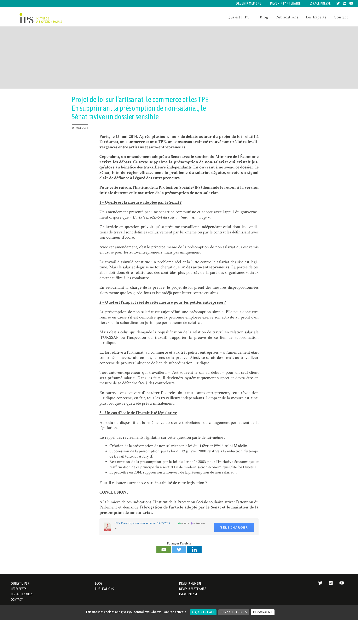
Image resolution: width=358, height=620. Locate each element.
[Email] (163, 549)
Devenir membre (248, 3)
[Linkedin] (194, 549)
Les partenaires (22, 594)
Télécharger (234, 527)
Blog (264, 17)
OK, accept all (203, 612)
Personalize (262, 612)
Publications (287, 17)
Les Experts (316, 17)
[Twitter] (179, 549)
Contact (341, 17)
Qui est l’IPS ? (239, 17)
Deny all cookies (233, 612)
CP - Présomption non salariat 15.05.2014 (142, 523)
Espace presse (320, 3)
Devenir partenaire (285, 3)
